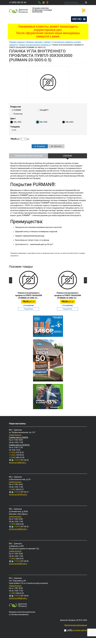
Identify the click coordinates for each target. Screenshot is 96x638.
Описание (67, 156)
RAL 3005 (17, 122)
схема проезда (15, 435)
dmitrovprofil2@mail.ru (18, 529)
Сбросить (57, 146)
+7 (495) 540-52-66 (17, 2)
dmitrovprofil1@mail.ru (18, 494)
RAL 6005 (69, 122)
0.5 (15, 130)
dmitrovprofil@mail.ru (17, 463)
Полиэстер (18, 114)
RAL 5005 (43, 122)
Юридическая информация (75, 625)
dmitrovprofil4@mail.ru (18, 598)
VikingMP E (44, 110)
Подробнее (28, 309)
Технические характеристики (28, 156)
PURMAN (17, 110)
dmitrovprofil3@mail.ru (18, 564)
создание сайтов (80, 630)
